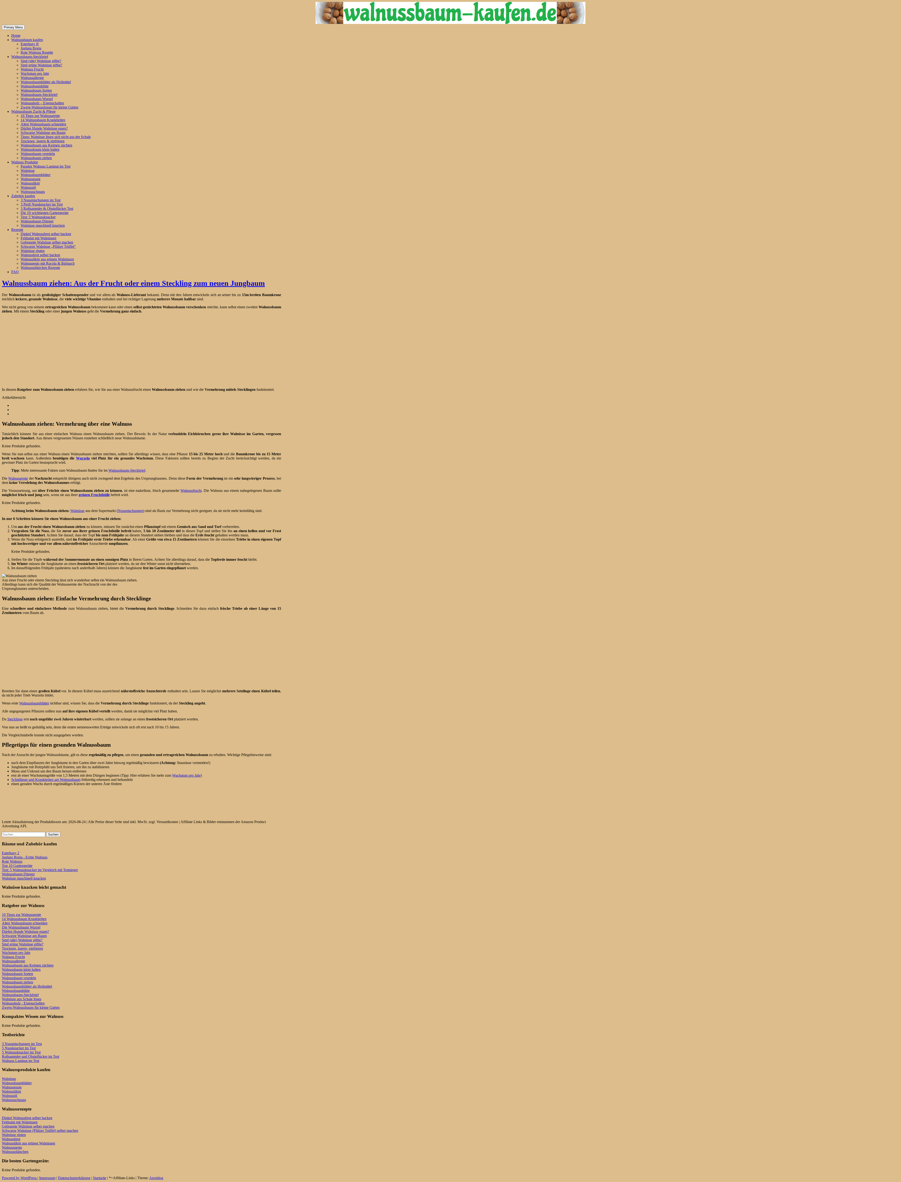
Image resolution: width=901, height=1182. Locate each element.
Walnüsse (28, 171)
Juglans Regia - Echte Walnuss (24, 857)
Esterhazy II (29, 44)
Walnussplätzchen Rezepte (40, 268)
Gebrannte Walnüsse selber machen (47, 242)
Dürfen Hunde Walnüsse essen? (44, 128)
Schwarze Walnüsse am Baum (43, 133)
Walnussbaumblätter (35, 175)
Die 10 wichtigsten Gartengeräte (45, 213)
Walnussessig (30, 179)
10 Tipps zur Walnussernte (40, 116)
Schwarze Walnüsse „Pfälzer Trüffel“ (48, 246)
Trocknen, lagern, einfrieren (22, 948)
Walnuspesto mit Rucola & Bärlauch (48, 263)
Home (15, 36)
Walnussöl (28, 187)
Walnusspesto (12, 1147)
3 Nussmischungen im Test (41, 200)
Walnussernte (18, 478)
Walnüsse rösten (33, 251)
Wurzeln (83, 458)
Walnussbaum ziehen (36, 158)
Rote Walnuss (12, 861)
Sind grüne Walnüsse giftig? (41, 65)
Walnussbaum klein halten (40, 149)
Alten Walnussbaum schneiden (43, 124)
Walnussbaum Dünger (37, 221)
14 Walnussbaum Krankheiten (43, 120)
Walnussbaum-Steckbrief (29, 57)
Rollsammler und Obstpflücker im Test (30, 1056)
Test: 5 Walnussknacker (38, 217)
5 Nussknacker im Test (19, 1048)
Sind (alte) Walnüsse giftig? (41, 61)
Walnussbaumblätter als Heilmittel (46, 82)
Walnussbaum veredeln (38, 154)
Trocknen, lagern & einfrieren (43, 141)
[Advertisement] (41, 350)
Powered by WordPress (20, 1178)
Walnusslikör (30, 183)
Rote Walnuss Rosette (37, 52)
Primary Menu (13, 27)
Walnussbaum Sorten (36, 90)
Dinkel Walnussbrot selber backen (46, 234)
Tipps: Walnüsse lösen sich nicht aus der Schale (56, 137)
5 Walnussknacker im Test (21, 1052)
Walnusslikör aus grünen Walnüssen (47, 259)
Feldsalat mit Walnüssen (38, 238)
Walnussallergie (32, 78)
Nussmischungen (130, 511)
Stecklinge (15, 719)
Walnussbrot (11, 1139)
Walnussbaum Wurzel (37, 99)
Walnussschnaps (33, 192)
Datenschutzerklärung (74, 1178)
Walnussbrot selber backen (40, 255)
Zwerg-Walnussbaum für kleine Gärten (49, 107)
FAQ (15, 272)
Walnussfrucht (191, 491)
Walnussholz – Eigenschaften (42, 103)
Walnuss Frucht (32, 69)
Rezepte (17, 230)
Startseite (99, 1178)
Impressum (47, 1178)
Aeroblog (156, 1178)
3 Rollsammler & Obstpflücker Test (47, 209)
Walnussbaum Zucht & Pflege (33, 111)
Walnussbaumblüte (35, 86)
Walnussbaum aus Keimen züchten (46, 145)
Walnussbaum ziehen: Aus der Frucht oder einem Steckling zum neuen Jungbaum (133, 283)
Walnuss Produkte (24, 162)
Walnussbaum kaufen (27, 40)
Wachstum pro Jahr (35, 73)
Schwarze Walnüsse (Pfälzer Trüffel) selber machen (40, 1131)
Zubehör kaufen (23, 196)
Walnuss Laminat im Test (20, 1061)
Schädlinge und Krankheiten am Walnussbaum (45, 780)
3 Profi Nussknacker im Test (42, 204)
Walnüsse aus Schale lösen (21, 999)
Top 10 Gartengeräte (17, 866)
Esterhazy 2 (10, 853)
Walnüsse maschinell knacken (43, 225)
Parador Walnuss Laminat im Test (45, 166)
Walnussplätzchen (15, 1152)
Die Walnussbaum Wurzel (21, 927)
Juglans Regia (31, 48)
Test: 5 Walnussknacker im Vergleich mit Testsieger (40, 870)
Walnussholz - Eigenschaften (23, 1003)
